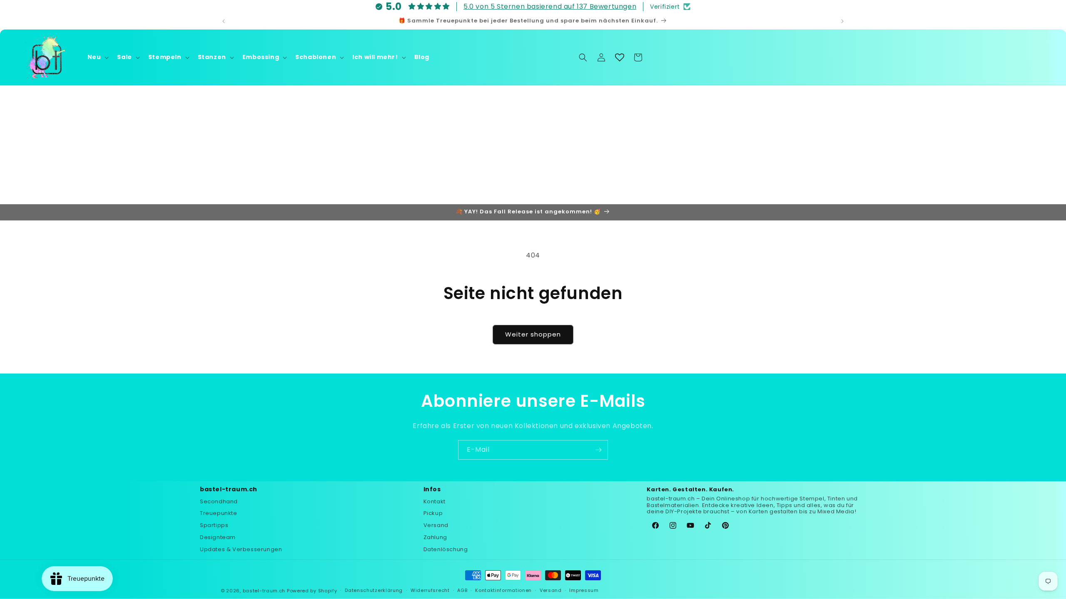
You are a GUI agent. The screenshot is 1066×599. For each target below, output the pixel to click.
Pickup (433, 513)
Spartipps (214, 525)
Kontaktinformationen (503, 590)
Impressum (583, 590)
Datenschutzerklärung (374, 590)
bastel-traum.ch (264, 590)
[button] (97, 57)
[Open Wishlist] (619, 57)
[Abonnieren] (598, 450)
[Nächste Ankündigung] (842, 21)
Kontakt (434, 501)
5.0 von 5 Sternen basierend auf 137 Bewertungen (549, 6)
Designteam (218, 537)
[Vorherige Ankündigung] (223, 21)
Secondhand (219, 501)
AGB (462, 590)
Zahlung (435, 537)
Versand (435, 525)
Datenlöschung (445, 549)
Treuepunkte (218, 513)
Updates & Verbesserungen (241, 549)
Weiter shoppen (533, 334)
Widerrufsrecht (430, 590)
